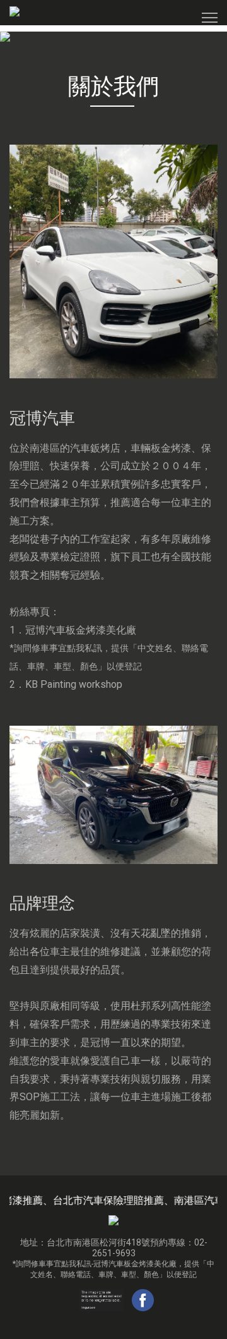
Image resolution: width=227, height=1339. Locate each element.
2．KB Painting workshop (65, 684)
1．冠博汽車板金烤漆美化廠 (108, 648)
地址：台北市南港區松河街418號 (85, 1242)
